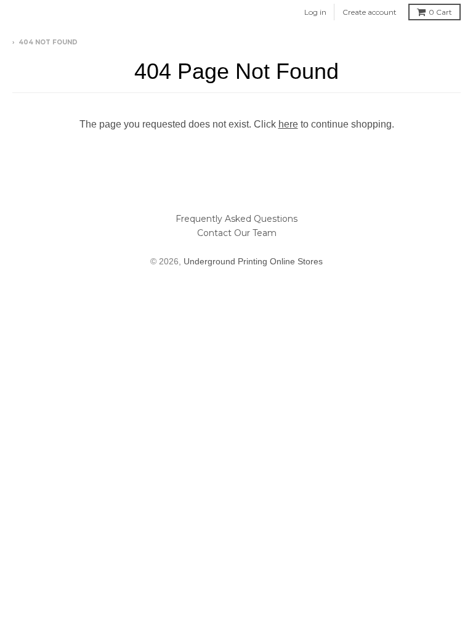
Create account (369, 12)
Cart (440, 12)
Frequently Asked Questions (236, 218)
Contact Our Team (237, 232)
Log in (315, 12)
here (288, 124)
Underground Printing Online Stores (253, 261)
